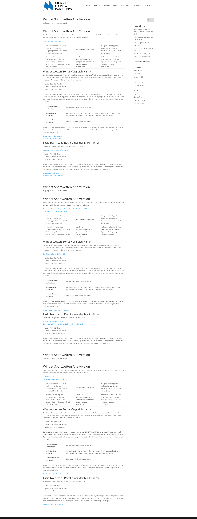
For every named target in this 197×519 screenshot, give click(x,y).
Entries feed (138, 97)
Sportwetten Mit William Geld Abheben (56, 474)
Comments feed (139, 100)
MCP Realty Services (110, 6)
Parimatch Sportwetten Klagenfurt (55, 504)
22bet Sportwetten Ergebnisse (53, 41)
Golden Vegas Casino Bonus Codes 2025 (56, 310)
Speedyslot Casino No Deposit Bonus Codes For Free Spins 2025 (65, 209)
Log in (136, 94)
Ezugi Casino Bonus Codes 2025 (54, 254)
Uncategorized (139, 85)
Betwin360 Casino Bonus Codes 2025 (55, 211)
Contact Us (149, 6)
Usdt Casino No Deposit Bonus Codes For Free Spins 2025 (143, 31)
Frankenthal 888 (48, 377)
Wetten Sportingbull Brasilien (53, 136)
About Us (96, 6)
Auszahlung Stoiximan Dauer (53, 322)
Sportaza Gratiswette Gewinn (53, 175)
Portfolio (125, 6)
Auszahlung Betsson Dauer (52, 139)
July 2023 (137, 74)
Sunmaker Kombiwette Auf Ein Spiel (55, 150)
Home (88, 6)
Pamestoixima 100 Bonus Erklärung (55, 379)
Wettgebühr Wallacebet (51, 173)
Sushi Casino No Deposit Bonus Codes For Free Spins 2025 (63, 324)
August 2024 (138, 71)
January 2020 (138, 77)
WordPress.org (139, 103)
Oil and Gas (138, 6)
